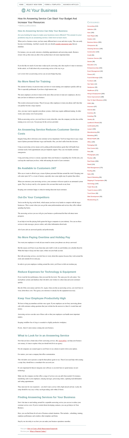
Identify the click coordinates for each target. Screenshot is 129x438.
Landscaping (91, 126)
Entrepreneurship (92, 68)
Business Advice (92, 42)
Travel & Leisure (92, 190)
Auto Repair (91, 36)
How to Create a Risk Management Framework (42, 428)
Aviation (89, 39)
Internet (89, 110)
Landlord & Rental (93, 122)
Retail (89, 164)
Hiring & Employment (27, 25)
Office (89, 142)
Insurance (90, 106)
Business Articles (71, 4)
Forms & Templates (53, 4)
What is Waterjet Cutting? (38, 431)
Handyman (90, 87)
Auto (88, 32)
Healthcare (90, 90)
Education (90, 64)
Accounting (90, 26)
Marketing (90, 135)
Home (21, 4)
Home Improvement (93, 97)
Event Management (93, 71)
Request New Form (34, 4)
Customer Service (93, 58)
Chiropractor (91, 45)
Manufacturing (92, 132)
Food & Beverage (93, 77)
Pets (88, 151)
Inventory (90, 113)
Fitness (89, 74)
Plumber (90, 158)
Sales (89, 174)
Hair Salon (90, 84)
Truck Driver (91, 193)
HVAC (89, 103)
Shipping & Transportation (95, 180)
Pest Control (91, 148)
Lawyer (89, 129)
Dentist (89, 61)
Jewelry (89, 119)
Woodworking (91, 200)
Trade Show (91, 187)
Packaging (90, 145)
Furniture (90, 81)
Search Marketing (93, 177)
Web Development (93, 196)
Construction (91, 52)
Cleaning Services (93, 48)
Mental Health (91, 138)
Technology (91, 183)
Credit (89, 55)
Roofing (89, 171)
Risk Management (93, 167)
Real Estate (91, 161)
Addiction (90, 29)
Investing (90, 116)
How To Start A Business (95, 100)
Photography (91, 155)
